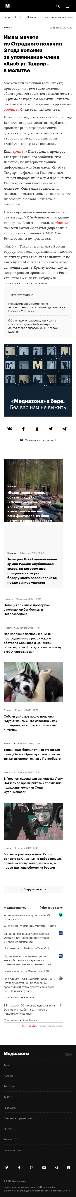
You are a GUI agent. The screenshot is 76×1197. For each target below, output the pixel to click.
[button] (67, 6)
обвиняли (62, 223)
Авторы (8, 1075)
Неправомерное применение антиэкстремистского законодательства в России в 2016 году (36, 307)
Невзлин (32, 17)
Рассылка (10, 1107)
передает (17, 151)
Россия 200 (11, 1139)
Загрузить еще (33, 889)
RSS (9, 1097)
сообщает (11, 109)
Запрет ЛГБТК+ (13, 17)
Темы (7, 1065)
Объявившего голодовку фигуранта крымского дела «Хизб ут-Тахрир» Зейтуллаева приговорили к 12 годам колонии (33, 325)
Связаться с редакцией (40, 439)
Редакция (9, 1086)
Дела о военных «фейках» (57, 17)
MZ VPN (8, 1129)
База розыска (12, 1150)
